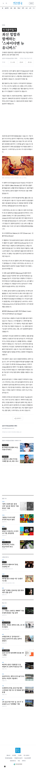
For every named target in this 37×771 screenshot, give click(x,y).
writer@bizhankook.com (8, 428)
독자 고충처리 (26, 755)
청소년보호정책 (27, 758)
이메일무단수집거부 (18, 758)
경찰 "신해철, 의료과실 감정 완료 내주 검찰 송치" (13, 591)
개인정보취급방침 (8, 758)
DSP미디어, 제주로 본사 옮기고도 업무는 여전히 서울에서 (13, 677)
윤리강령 (14, 755)
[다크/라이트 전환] (3, 3)
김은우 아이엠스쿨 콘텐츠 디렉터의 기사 (11, 440)
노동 (26, 8)
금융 (15, 8)
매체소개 (8, 755)
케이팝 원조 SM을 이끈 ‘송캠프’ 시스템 (12, 579)
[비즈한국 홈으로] (18, 3)
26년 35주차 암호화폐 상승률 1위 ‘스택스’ (13, 653)
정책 (23, 8)
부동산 (18, 8)
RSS (19, 760)
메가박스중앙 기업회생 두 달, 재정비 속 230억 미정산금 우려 (12, 666)
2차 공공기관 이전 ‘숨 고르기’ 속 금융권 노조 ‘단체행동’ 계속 (12, 703)
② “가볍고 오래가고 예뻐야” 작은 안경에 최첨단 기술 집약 (13, 611)
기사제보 (20, 755)
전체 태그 (24, 760)
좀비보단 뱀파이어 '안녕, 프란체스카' (10, 564)
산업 (11, 8)
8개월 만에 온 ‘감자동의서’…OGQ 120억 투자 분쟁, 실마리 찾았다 (12, 638)
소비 (30, 8)
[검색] (6, 3)
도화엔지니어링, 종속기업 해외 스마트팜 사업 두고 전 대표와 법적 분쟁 (13, 690)
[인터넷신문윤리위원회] (18, 764)
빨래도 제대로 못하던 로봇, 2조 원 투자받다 (13, 625)
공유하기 (18, 418)
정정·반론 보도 (13, 760)
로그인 (31, 3)
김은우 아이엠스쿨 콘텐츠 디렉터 (9, 58)
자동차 (34, 8)
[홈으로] (17, 750)
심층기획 (6, 8)
